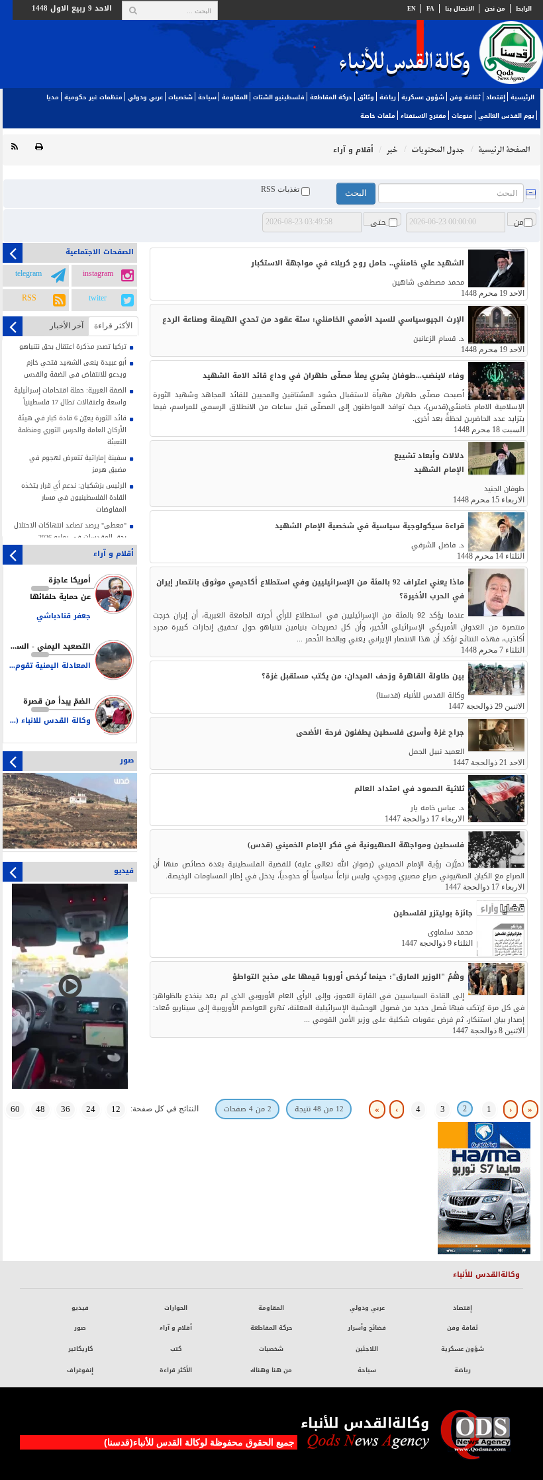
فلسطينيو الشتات (279, 97)
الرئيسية (522, 97)
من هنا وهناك (271, 1370)
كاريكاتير (80, 1349)
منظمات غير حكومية (93, 97)
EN (411, 9)
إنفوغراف (80, 1370)
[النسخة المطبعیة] (39, 147)
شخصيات (180, 97)
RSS (29, 298)
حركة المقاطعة (331, 97)
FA (430, 9)
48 (40, 1109)
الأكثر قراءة (176, 1370)
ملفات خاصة (377, 116)
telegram (28, 274)
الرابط (524, 9)
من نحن (495, 9)
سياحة (207, 97)
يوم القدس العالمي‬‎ (506, 116)
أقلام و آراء (176, 1328)
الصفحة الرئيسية (504, 150)
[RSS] (14, 147)
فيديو (80, 1308)
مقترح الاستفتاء (423, 116)
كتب (175, 1349)
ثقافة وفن (465, 97)
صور (80, 1328)
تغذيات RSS (281, 189)
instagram (98, 274)
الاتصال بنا (459, 9)
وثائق (366, 97)
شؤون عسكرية (422, 97)
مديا (52, 97)
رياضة (387, 97)
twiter (98, 298)
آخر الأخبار (66, 325)
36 (65, 1109)
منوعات (462, 116)
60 (15, 1109)
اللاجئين (367, 1349)
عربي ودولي (145, 97)
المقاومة (235, 97)
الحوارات (175, 1308)
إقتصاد (495, 97)
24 (90, 1109)
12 (116, 1109)
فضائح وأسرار (367, 1328)
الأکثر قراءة (113, 325)
